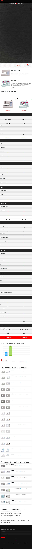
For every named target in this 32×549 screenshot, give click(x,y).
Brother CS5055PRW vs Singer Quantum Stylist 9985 (19, 515)
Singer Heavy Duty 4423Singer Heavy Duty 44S (21, 406)
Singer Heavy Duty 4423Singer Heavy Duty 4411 (21, 388)
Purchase (8, 219)
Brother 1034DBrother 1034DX (21, 448)
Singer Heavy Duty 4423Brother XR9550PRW (20, 483)
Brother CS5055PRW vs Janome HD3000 (15, 520)
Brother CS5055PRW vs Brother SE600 (5, 520)
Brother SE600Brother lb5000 (20, 424)
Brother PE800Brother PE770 (20, 442)
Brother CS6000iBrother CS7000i (21, 376)
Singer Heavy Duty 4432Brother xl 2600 (18, 465)
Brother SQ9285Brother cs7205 (21, 454)
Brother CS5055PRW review (15, 70)
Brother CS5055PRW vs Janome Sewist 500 (16, 513)
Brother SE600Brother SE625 (20, 418)
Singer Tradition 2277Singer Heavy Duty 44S (20, 477)
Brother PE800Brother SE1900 (21, 436)
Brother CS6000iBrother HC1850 (21, 382)
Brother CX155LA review (15, 80)
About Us (2, 548)
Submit (3, 537)
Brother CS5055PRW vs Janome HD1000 (25, 520)
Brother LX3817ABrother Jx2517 (21, 494)
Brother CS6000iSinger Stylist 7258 (20, 370)
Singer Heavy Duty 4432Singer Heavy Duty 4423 (21, 394)
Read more (13, 87)
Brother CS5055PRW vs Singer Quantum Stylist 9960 (7, 515)
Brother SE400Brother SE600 (20, 412)
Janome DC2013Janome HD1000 (21, 501)
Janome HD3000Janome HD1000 (21, 430)
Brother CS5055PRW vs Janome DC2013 (5, 513)
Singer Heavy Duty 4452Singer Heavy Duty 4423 (21, 400)
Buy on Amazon (8, 337)
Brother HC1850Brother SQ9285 (21, 471)
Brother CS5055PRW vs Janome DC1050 (5, 522)
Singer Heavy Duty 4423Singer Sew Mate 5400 (21, 488)
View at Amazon (8, 110)
